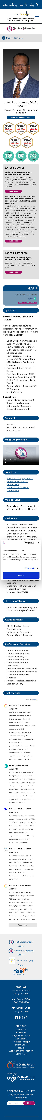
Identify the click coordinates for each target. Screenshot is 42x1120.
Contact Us (21, 1054)
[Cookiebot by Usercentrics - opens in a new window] (25, 542)
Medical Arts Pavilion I (18, 487)
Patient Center (21, 1045)
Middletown (13, 490)
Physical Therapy (21, 1042)
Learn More (13, 191)
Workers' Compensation (21, 1051)
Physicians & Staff (21, 1036)
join (29, 1103)
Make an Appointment (21, 117)
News (21, 1048)
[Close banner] (38, 543)
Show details (30, 568)
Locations (21, 1033)
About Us (21, 1030)
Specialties (21, 1039)
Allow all (21, 575)
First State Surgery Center (20, 478)
